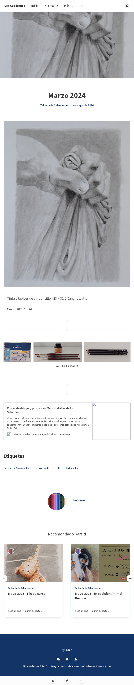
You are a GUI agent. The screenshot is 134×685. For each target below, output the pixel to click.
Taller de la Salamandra (54, 105)
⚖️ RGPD (67, 650)
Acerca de (51, 6)
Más (66, 6)
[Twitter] (67, 680)
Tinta (57, 467)
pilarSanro (78, 500)
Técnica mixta (41, 467)
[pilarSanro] (56, 501)
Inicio (35, 6)
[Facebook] (53, 680)
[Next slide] (130, 578)
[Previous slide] (3, 578)
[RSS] (75, 659)
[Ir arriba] (81, 680)
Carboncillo (71, 467)
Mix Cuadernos (14, 6)
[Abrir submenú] (82, 6)
